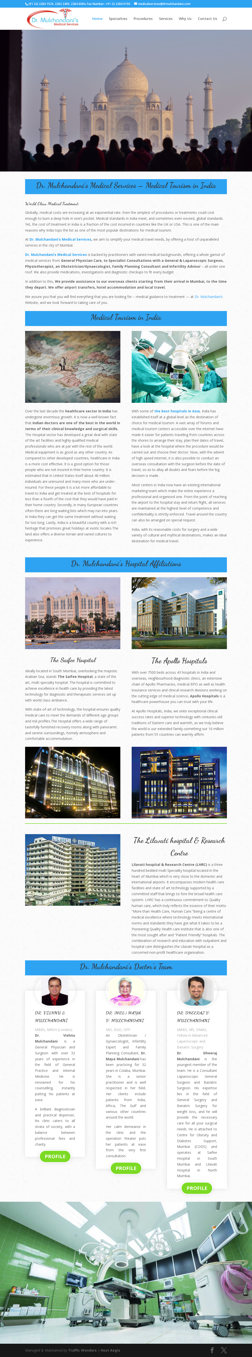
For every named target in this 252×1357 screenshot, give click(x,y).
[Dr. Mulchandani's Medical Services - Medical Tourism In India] (126, 170)
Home (97, 19)
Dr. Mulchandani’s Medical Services (60, 239)
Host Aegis (110, 1350)
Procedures (143, 19)
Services (166, 19)
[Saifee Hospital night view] (72, 817)
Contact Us (207, 19)
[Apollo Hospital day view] (179, 647)
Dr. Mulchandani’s (209, 296)
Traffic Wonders (82, 1350)
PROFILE (55, 1156)
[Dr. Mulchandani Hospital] (126, 1342)
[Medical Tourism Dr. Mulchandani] (179, 401)
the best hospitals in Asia (177, 411)
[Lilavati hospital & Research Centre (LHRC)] (72, 904)
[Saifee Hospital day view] (72, 647)
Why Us (185, 19)
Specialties (118, 19)
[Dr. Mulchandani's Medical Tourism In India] (72, 401)
